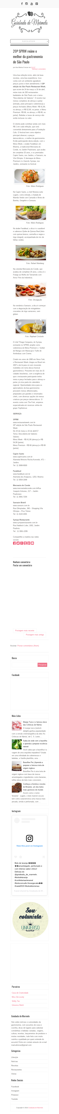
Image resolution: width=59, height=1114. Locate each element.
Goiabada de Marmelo (39, 891)
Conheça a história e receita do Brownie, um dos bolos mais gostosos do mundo (34, 787)
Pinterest (14, 1095)
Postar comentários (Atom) (28, 646)
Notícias (14, 1061)
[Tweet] (18, 544)
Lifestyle (14, 1057)
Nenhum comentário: (39, 69)
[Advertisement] (29, 962)
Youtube (14, 1099)
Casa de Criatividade (20, 993)
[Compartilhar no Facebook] (14, 544)
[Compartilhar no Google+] (21, 544)
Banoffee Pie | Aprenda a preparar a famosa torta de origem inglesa (33, 765)
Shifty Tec (16, 1001)
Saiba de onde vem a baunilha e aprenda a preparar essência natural (35, 744)
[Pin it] (28, 544)
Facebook (15, 1087)
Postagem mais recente (24, 631)
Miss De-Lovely (18, 997)
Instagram (15, 1091)
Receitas (14, 1066)
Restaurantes (16, 1070)
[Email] (32, 544)
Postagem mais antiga (35, 635)
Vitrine (13, 1074)
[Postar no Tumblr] (25, 544)
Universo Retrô (18, 1005)
